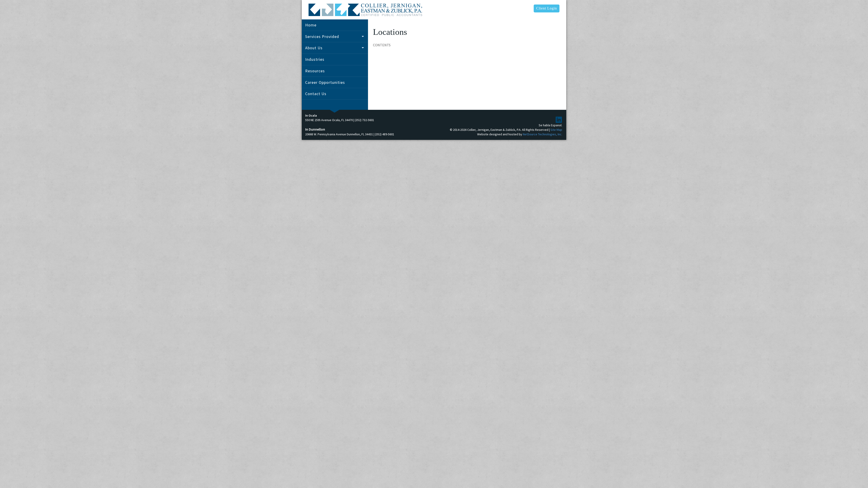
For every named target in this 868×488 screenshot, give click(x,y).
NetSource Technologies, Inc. (542, 134)
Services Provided (322, 36)
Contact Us (315, 93)
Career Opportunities (325, 82)
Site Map (556, 130)
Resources (315, 70)
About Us (314, 47)
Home (310, 25)
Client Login (546, 8)
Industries (314, 59)
